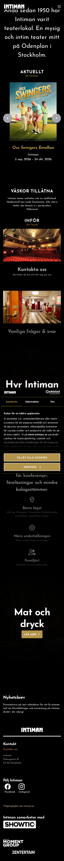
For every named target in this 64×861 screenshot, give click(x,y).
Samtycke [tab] (11, 401)
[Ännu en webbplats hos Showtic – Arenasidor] (14, 6)
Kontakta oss (10, 749)
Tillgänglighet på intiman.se (18, 805)
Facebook (10, 791)
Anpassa (30, 466)
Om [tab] (52, 401)
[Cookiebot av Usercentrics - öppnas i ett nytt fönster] (46, 392)
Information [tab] (32, 401)
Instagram (24, 791)
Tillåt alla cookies (32, 457)
